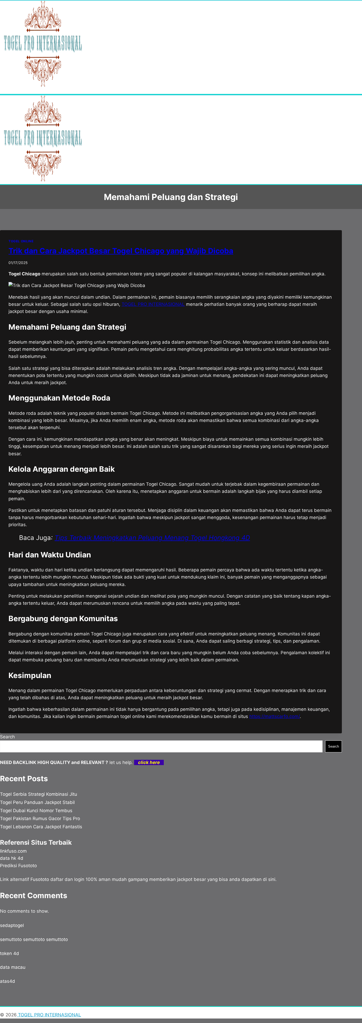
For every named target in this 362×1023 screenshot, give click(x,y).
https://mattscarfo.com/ (274, 716)
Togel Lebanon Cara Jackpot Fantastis (41, 826)
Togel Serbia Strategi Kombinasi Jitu (38, 794)
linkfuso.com (13, 851)
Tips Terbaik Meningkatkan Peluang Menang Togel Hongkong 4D (152, 538)
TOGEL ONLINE (20, 241)
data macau (12, 967)
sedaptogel (12, 925)
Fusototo (39, 879)
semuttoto (11, 939)
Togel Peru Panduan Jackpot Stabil (37, 802)
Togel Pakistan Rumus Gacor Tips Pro (40, 818)
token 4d (9, 953)
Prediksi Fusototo (18, 865)
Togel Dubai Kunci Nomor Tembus (36, 810)
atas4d (7, 981)
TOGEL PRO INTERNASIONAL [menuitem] (153, 304)
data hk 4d (11, 858)
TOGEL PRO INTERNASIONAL (49, 1014)
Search (7, 736)
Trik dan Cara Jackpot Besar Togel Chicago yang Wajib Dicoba (120, 250)
